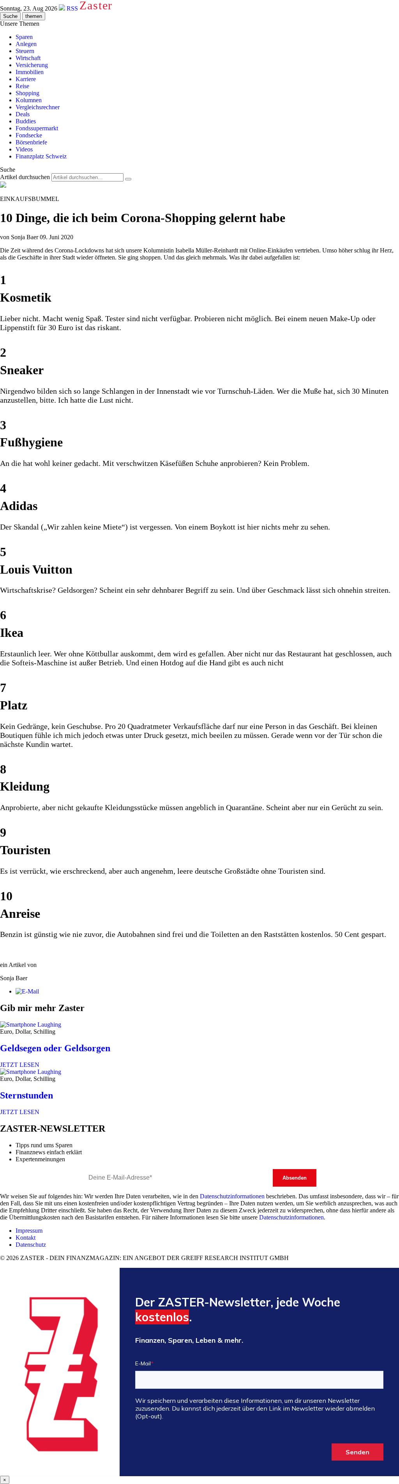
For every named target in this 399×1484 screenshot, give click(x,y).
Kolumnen (29, 100)
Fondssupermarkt (37, 128)
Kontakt (25, 1237)
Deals (23, 114)
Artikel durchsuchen (25, 177)
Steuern (25, 51)
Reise (22, 86)
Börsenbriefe (31, 142)
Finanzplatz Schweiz (41, 156)
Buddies (26, 121)
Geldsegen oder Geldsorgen (55, 1048)
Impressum (29, 1230)
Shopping (27, 93)
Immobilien (30, 72)
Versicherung (32, 65)
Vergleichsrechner (38, 107)
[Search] (128, 179)
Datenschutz (31, 1244)
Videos (24, 149)
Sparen (24, 37)
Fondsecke (29, 135)
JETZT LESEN (19, 1064)
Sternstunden (26, 1095)
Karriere (26, 79)
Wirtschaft (28, 58)
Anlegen (26, 44)
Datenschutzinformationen (232, 1196)
